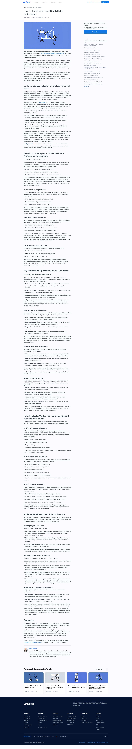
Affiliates (98, 725)
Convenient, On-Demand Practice (92, 54)
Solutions (44, 2)
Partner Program (100, 722)
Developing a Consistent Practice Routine (93, 84)
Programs (26, 720)
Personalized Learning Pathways (91, 50)
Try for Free (105, 2)
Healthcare (55, 718)
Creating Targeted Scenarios (91, 79)
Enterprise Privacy (100, 727)
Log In (89, 2)
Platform (36, 2)
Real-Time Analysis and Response (92, 71)
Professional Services (58, 722)
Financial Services (57, 720)
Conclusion (86, 86)
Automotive (55, 725)
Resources (52, 2)
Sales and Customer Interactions (91, 60)
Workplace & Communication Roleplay (38, 669)
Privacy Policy (82, 742)
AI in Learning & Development (34, 7)
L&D (39, 725)
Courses (26, 722)
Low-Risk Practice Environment (91, 47)
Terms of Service (91, 742)
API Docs (84, 720)
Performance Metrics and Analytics (92, 73)
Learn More (95, 32)
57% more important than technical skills (52, 53)
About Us (98, 716)
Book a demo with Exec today (32, 642)
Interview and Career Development (92, 63)
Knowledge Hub (28, 725)
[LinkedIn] (105, 736)
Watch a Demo (95, 2)
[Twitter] (107, 736)
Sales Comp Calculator (87, 722)
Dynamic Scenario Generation (91, 75)
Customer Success (43, 720)
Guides (83, 716)
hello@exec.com (27, 736)
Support (40, 722)
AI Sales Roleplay (71, 716)
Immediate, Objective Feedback (91, 52)
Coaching (26, 727)
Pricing (60, 2)
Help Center (84, 718)
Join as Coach (99, 720)
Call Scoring (27, 716)
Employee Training (42, 727)
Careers (98, 729)
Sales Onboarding (71, 718)
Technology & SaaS (58, 716)
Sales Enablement (42, 716)
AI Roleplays (27, 718)
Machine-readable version (102, 742)
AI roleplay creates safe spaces (32, 144)
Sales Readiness (71, 720)
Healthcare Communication (90, 65)
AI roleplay (42, 102)
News (97, 718)
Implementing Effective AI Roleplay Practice (93, 77)
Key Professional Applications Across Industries (94, 56)
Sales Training (41, 718)
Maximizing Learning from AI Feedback (93, 81)
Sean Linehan (33, 648)
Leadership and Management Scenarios (93, 58)
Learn (25, 7)
